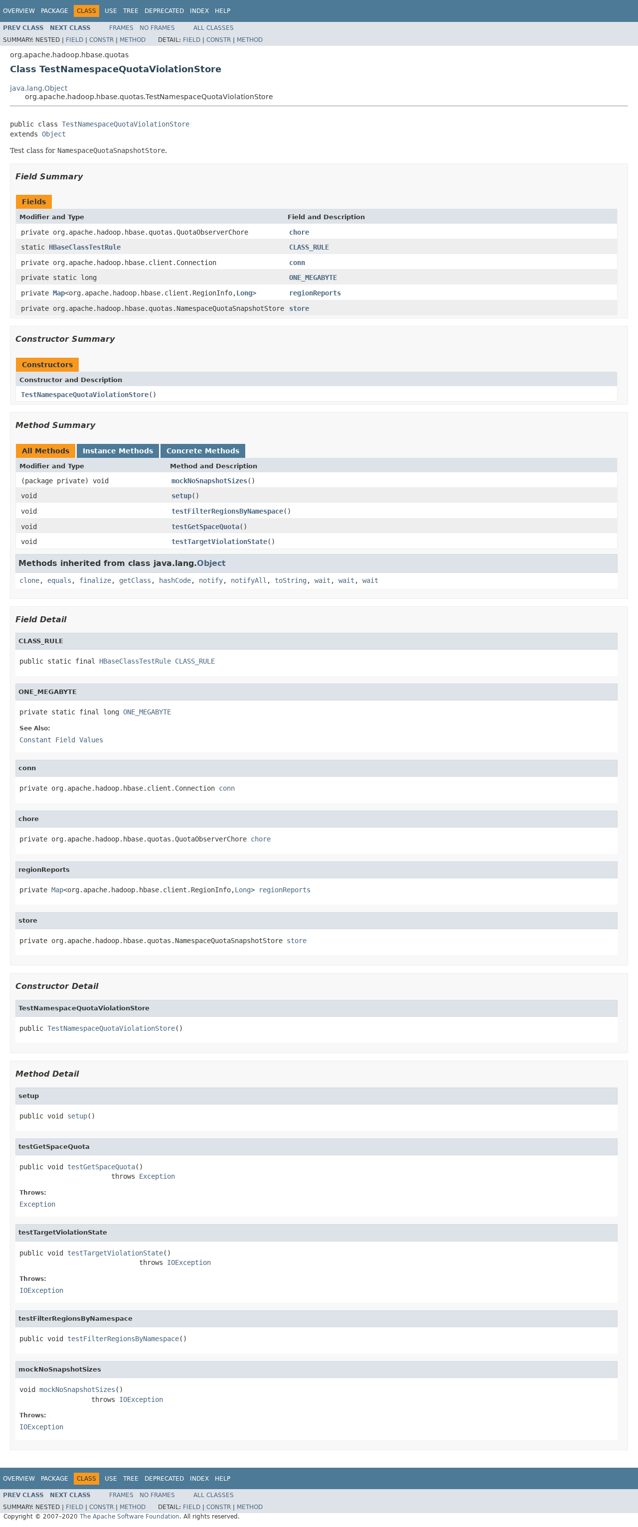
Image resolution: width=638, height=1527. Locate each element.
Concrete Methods (202, 451)
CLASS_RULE (309, 247)
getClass (135, 580)
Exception (157, 1176)
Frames (121, 27)
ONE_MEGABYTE (313, 277)
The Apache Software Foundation (129, 1516)
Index (199, 10)
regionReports (315, 293)
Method (133, 39)
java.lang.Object (38, 88)
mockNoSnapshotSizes (209, 481)
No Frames (157, 27)
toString (291, 580)
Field (74, 39)
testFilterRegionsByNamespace (227, 511)
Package (54, 10)
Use (111, 10)
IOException (189, 1262)
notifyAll (249, 580)
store (299, 308)
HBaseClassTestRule (85, 247)
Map (59, 293)
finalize (95, 580)
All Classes (213, 27)
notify (211, 580)
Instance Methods (118, 451)
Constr (101, 39)
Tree (131, 10)
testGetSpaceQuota (205, 527)
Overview (19, 10)
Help (222, 10)
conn (297, 263)
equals (59, 580)
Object (54, 134)
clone (29, 580)
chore (299, 232)
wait (322, 580)
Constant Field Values (61, 740)
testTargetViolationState (219, 542)
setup (181, 496)
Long (244, 293)
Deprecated (164, 10)
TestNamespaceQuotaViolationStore (125, 124)
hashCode (175, 580)
